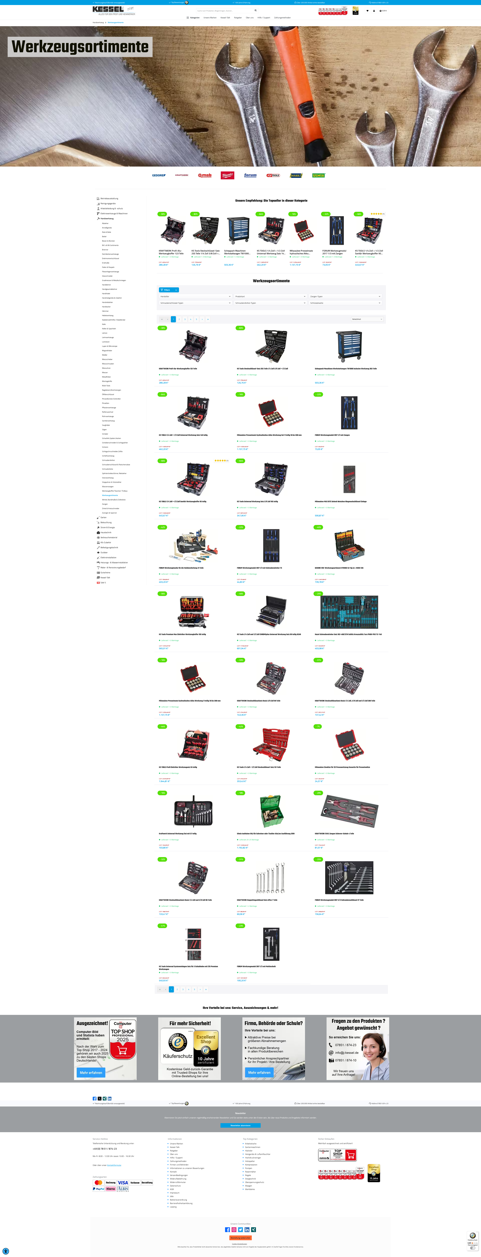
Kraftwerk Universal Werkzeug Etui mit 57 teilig (178, 834)
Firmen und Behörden (179, 1164)
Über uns (174, 1154)
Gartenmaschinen (252, 1147)
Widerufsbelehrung (178, 1178)
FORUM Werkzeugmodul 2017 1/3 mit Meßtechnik (256, 966)
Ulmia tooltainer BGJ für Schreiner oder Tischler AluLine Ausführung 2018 (265, 834)
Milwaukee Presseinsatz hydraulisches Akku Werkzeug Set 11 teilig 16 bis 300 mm (303, 252)
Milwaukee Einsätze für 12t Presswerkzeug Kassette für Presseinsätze (342, 767)
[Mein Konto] (374, 11)
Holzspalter (250, 1161)
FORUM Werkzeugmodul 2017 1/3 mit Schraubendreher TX (259, 568)
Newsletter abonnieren (241, 1125)
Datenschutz (175, 1185)
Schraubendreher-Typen (245, 302)
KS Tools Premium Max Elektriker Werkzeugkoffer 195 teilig (182, 634)
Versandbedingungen (179, 1175)
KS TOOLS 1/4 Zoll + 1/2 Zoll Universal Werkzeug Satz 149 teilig (271, 252)
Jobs (171, 1196)
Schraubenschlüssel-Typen (172, 302)
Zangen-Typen (316, 296)
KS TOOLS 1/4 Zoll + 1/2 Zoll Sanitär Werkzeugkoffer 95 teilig (369, 252)
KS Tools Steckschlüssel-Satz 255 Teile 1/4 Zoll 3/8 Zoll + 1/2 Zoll (206, 252)
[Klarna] (111, 1188)
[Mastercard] (99, 1182)
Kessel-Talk (174, 1147)
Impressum (174, 1192)
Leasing (173, 1206)
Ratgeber (174, 1150)
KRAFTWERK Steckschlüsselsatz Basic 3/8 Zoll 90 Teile (258, 701)
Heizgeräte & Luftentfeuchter (257, 1154)
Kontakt (173, 1171)
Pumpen (248, 1168)
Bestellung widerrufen (240, 1237)
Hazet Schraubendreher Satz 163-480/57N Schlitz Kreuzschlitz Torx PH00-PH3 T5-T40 (348, 634)
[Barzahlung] (147, 1182)
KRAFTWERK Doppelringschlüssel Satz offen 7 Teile (257, 900)
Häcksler (249, 1150)
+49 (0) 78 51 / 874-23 (105, 1149)
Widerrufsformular (178, 1182)
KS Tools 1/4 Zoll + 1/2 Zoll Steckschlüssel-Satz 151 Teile (259, 767)
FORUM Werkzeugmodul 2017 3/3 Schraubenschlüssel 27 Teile (339, 900)
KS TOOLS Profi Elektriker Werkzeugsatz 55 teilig (178, 767)
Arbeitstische (250, 1143)
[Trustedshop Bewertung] (187, 2)
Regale (248, 1175)
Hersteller (165, 296)
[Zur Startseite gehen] (115, 10)
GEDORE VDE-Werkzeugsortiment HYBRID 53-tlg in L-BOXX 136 (339, 568)
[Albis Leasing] (123, 1188)
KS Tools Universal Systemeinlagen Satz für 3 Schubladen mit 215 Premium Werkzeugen (188, 967)
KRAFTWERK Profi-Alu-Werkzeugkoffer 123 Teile (171, 252)
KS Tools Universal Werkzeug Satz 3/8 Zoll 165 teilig (257, 501)
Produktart (240, 296)
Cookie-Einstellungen (239, 1244)
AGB (172, 1189)
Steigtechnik (250, 1178)
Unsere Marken (176, 1143)
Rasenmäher (250, 1171)
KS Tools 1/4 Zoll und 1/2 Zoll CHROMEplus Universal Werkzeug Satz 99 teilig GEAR (269, 634)
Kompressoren (251, 1164)
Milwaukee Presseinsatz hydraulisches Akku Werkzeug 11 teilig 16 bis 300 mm (190, 701)
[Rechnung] (111, 1182)
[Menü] (476, 1232)
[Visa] (123, 1182)
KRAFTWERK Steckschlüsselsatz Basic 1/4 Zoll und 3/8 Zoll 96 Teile (185, 900)
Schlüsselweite (316, 302)
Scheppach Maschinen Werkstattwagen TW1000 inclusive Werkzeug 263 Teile (238, 252)
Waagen (248, 1185)
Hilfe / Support (176, 1157)
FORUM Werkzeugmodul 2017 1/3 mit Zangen (334, 252)
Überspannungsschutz (254, 1182)
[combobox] (224, 10)
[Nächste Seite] (202, 319)
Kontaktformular (114, 1165)
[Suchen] (256, 10)
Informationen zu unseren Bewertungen (187, 1168)
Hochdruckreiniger (253, 1157)
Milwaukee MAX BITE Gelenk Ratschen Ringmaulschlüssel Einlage (341, 501)
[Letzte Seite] (207, 319)
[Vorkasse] (135, 1182)
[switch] (472, 1247)
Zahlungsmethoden (178, 1161)
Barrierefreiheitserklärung (181, 1203)
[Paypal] (99, 1188)
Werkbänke (250, 1189)
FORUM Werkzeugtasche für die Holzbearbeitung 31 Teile (181, 568)
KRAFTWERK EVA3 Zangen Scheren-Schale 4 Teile (334, 834)
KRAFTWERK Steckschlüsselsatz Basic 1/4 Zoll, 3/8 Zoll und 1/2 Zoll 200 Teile (345, 701)
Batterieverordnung (178, 1199)
